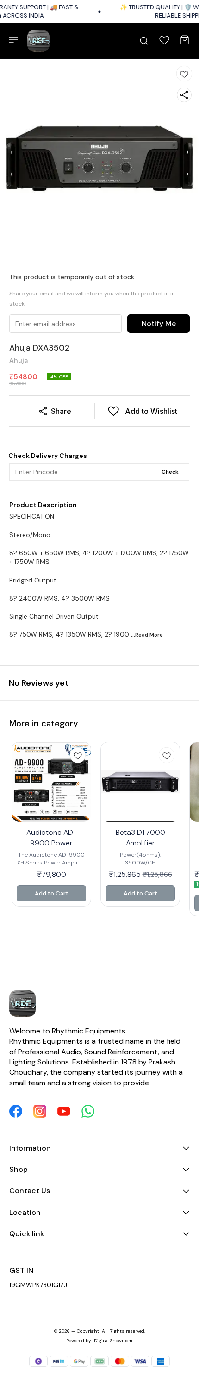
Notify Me (159, 323)
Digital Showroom (113, 1341)
